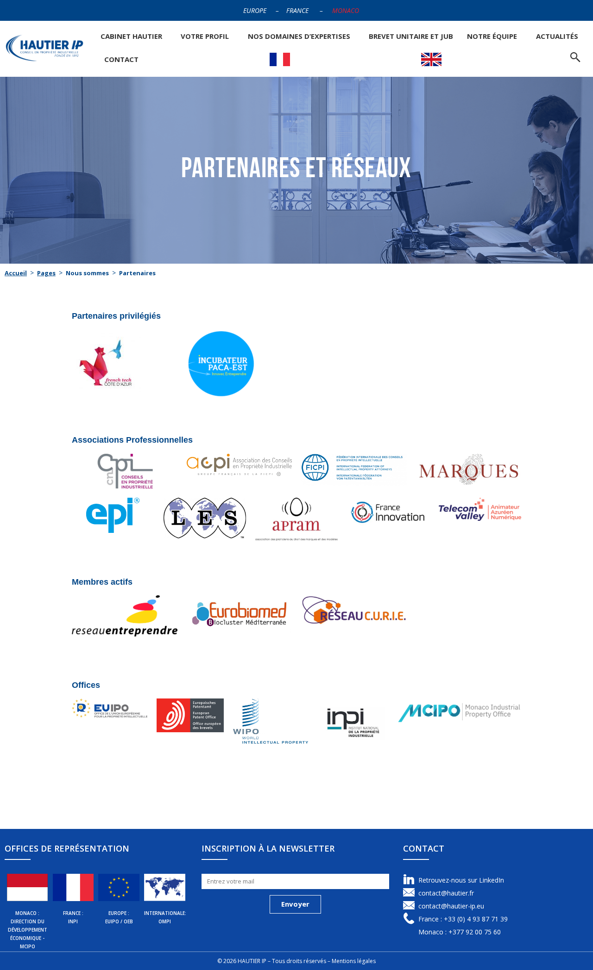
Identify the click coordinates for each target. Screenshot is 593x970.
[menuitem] (280, 59)
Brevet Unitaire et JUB (411, 36)
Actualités (557, 36)
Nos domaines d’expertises (299, 36)
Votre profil (205, 36)
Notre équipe (492, 36)
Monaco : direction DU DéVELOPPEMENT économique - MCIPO (27, 930)
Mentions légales (354, 961)
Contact (121, 59)
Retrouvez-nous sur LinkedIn (461, 880)
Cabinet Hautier (131, 36)
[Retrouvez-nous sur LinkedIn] (409, 879)
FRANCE (297, 10)
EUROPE (254, 10)
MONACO (345, 10)
